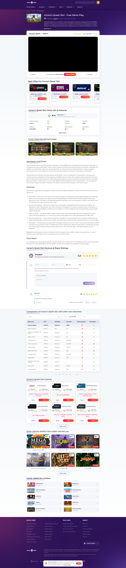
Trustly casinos (48, 534)
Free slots (29, 531)
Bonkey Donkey (76, 508)
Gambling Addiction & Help (70, 526)
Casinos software (31, 539)
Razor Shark (75, 496)
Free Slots (33, 10)
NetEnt (31, 123)
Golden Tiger (31, 347)
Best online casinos (31, 523)
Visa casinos (48, 539)
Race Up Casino (66, 406)
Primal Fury (75, 483)
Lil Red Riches (32, 340)
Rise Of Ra (31, 366)
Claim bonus (42, 98)
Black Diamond (32, 350)
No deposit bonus (31, 534)
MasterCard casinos (32, 542)
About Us (79, 7)
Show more (63, 426)
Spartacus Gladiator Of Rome (34, 332)
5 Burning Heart (32, 343)
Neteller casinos (49, 531)
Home (28, 10)
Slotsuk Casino (41, 385)
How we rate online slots (69, 531)
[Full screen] (96, 74)
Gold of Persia (32, 369)
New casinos (30, 529)
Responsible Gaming (68, 523)
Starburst (38, 496)
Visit (44, 400)
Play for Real (70, 74)
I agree (78, 563)
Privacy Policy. (67, 565)
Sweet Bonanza (76, 490)
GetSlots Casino (91, 406)
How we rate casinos (68, 529)
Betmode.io (65, 385)
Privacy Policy (86, 531)
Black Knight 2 (32, 328)
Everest (38, 502)
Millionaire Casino (42, 406)
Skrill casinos (48, 536)
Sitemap (85, 536)
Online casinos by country (33, 536)
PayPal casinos (48, 529)
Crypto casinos (30, 526)
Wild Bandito (39, 483)
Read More (47, 28)
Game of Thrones (40, 508)
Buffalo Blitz (31, 357)
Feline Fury (75, 502)
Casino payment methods (51, 523)
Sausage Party (32, 354)
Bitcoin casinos (49, 526)
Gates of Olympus (40, 490)
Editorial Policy (86, 534)
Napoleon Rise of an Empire (33, 361)
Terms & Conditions (88, 529)
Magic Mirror (31, 337)
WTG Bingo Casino (91, 385)
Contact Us (85, 526)
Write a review (89, 283)
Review (33, 400)
